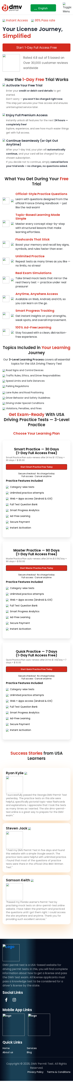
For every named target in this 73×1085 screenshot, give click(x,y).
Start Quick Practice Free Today (36, 669)
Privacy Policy (35, 1072)
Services (32, 1048)
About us (8, 1052)
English (43, 8)
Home (6, 1048)
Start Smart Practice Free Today (37, 467)
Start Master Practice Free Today (36, 568)
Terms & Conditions (58, 1072)
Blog (29, 1052)
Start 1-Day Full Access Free (36, 47)
